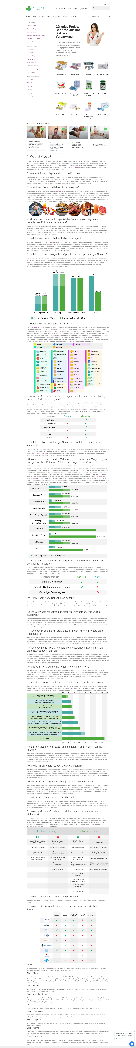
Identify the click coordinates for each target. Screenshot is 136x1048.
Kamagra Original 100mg (34, 327)
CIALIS (34, 16)
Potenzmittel (74, 167)
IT (107, 4)
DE (106, 4)
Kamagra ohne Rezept (42, 453)
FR (109, 4)
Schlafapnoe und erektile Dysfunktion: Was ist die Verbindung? (99, 144)
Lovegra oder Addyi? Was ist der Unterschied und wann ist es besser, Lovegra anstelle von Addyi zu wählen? (36, 144)
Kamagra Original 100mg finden (52, 331)
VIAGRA (28, 16)
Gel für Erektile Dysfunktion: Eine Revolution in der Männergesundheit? (77, 145)
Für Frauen (65, 16)
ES (104, 4)
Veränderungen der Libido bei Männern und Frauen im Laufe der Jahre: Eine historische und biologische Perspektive (57, 146)
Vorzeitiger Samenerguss (53, 16)
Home (56, 8)
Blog (65, 8)
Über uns (70, 8)
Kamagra (58, 191)
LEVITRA (41, 16)
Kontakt (75, 8)
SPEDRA (73, 16)
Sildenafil (70, 165)
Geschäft (61, 8)
